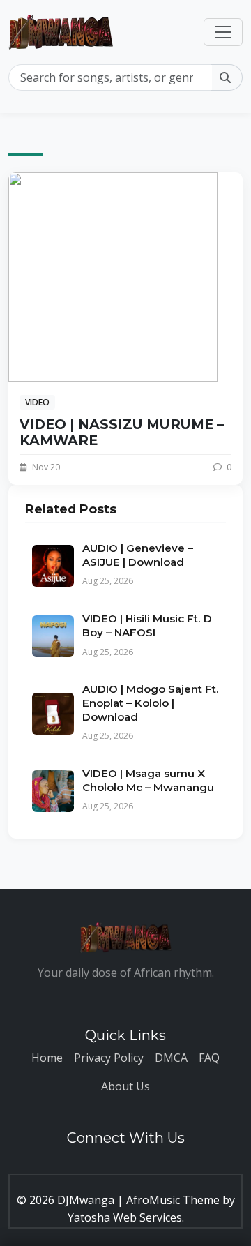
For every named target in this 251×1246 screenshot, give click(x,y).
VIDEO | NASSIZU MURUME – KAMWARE (122, 432)
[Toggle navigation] (223, 32)
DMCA (171, 1057)
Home (47, 1057)
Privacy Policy (109, 1057)
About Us (125, 1086)
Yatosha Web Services (125, 1217)
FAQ (209, 1057)
